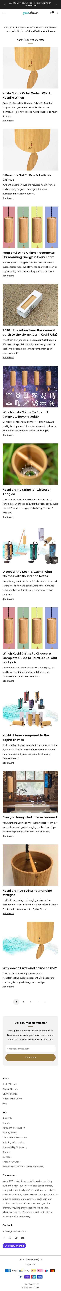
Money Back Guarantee (15, 1137)
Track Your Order (11, 1161)
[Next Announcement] (56, 4)
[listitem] (30, 4)
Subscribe (30, 1057)
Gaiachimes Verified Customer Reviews (23, 1166)
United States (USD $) (29, 1259)
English (29, 1264)
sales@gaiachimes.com (15, 1231)
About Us (7, 1118)
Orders (6, 1123)
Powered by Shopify (30, 1284)
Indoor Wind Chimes (13, 1098)
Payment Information (14, 1127)
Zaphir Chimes (10, 1089)
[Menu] (4, 12)
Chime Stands (10, 1093)
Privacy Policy (10, 1132)
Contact (7, 1156)
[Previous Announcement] (5, 4)
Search (6, 1152)
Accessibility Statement (15, 1147)
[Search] (56, 12)
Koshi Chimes (10, 1084)
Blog (5, 1103)
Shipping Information (13, 1142)
